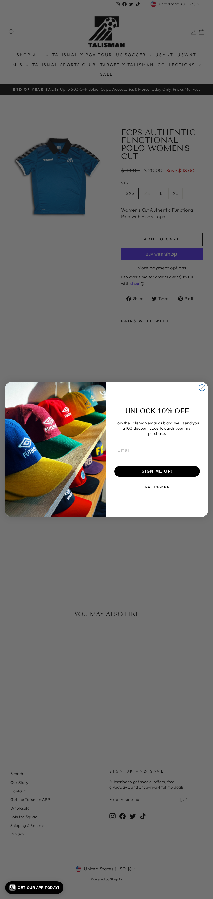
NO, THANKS (157, 487)
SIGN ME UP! (157, 471)
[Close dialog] (202, 388)
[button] (34, 887)
